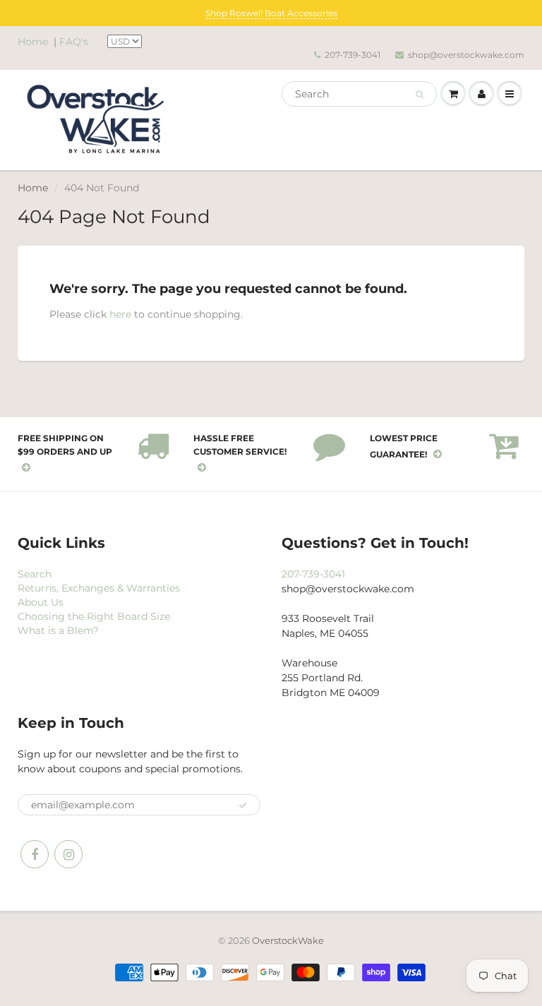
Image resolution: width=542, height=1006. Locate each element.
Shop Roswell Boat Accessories (271, 13)
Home (33, 41)
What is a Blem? (58, 630)
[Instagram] (68, 854)
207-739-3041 (352, 54)
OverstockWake (288, 940)
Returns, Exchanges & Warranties (99, 588)
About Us (41, 602)
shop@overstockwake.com (466, 54)
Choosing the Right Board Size (94, 616)
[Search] (419, 94)
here (120, 314)
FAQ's (73, 41)
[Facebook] (34, 854)
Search (35, 574)
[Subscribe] (243, 805)
